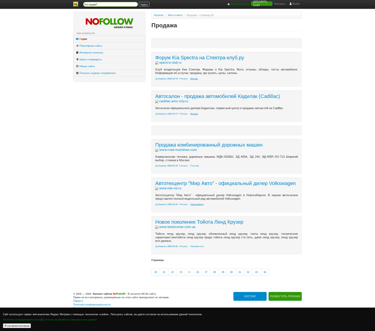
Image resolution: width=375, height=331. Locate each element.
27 (206, 272)
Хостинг (250, 296)
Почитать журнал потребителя (97, 73)
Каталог (159, 15)
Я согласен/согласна (16, 325)
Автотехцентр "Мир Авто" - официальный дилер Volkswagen (225, 183)
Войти (296, 3)
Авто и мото (175, 15)
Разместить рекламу (285, 296)
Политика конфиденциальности (21, 319)
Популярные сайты (90, 45)
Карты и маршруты (90, 59)
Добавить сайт (260, 3)
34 (264, 272)
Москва (194, 78)
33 (256, 272)
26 (197, 272)
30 (231, 272)
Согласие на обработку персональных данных (69, 319)
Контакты (279, 3)
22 (172, 272)
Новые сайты (87, 66)
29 (222, 272)
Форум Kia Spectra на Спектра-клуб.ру (199, 58)
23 (180, 272)
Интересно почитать (91, 52)
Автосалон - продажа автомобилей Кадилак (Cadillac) (217, 96)
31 (239, 272)
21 (164, 272)
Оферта (78, 300)
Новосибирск (197, 204)
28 (214, 272)
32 (248, 272)
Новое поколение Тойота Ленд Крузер (199, 222)
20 (155, 272)
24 (189, 272)
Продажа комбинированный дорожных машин (208, 145)
